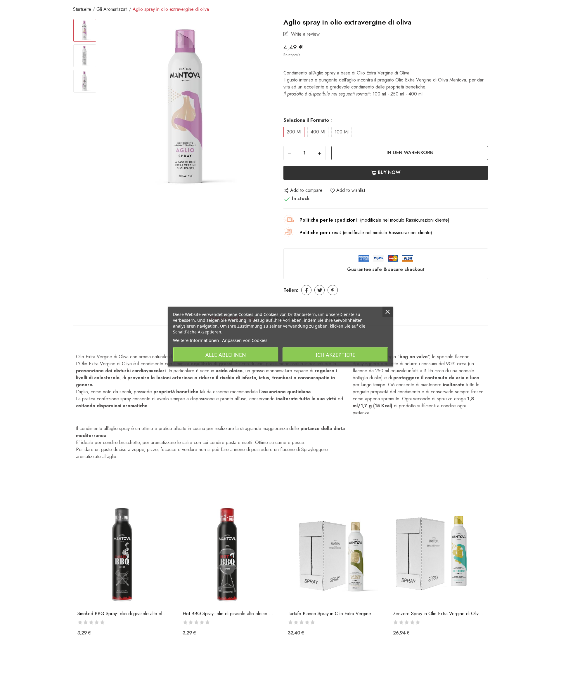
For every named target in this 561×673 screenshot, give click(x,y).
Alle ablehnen (225, 354)
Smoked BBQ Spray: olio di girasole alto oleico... (122, 614)
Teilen (306, 290)
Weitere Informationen (196, 340)
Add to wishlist (350, 190)
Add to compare (306, 190)
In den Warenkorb (410, 152)
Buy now (389, 172)
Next (265, 108)
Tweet (319, 290)
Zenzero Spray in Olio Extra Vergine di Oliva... (438, 614)
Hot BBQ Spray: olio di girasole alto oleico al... (228, 614)
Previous (112, 108)
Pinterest (333, 290)
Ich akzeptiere (335, 354)
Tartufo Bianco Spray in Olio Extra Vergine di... (333, 614)
